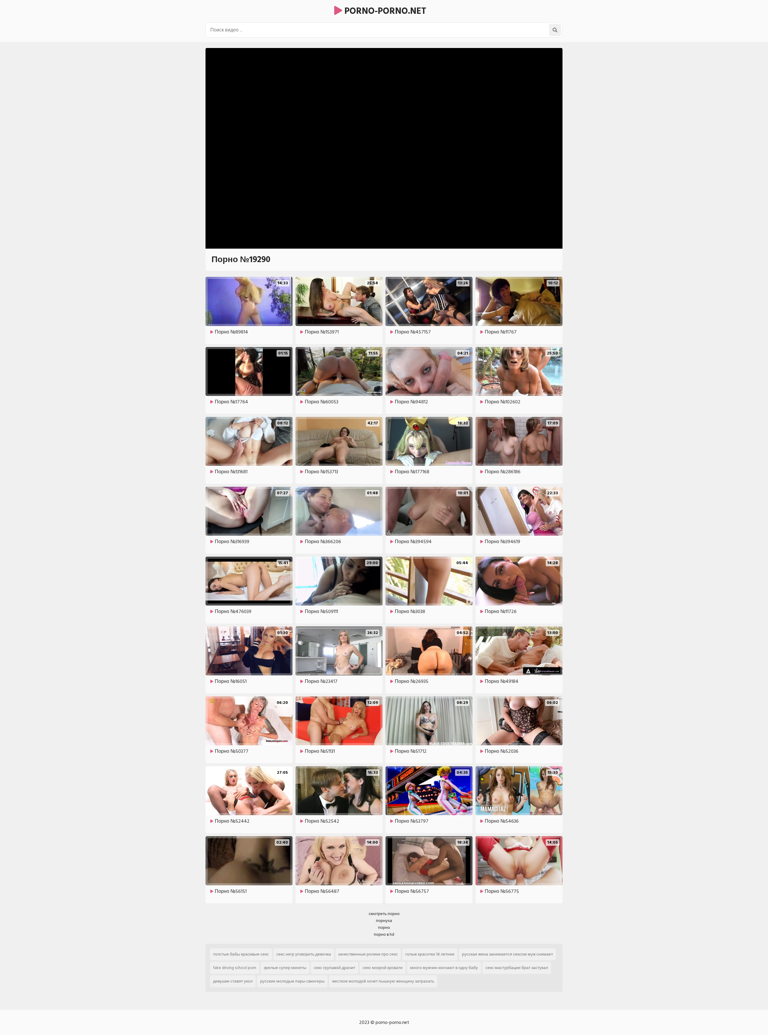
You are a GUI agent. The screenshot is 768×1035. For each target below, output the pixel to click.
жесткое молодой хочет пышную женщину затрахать (383, 981)
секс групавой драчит (334, 967)
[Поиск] (555, 30)
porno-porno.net (384, 11)
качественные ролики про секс (368, 954)
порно (384, 927)
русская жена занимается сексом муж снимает (507, 954)
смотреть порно (384, 913)
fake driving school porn (234, 967)
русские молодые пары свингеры (292, 981)
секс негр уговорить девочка (303, 954)
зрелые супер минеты (285, 967)
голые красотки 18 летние (429, 954)
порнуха (384, 920)
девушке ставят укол (233, 981)
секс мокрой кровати (383, 967)
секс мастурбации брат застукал (516, 967)
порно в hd (384, 934)
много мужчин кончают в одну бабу (444, 967)
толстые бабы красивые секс (241, 954)
